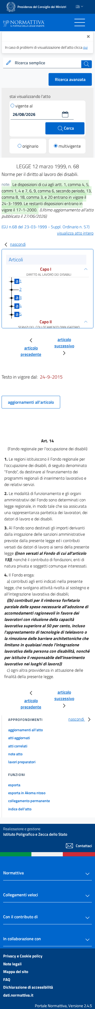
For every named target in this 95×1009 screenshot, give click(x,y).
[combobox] (47, 63)
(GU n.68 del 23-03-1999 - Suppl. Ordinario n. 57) (45, 227)
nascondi (18, 244)
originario (30, 146)
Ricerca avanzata (70, 79)
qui (85, 47)
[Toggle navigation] (80, 22)
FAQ (6, 979)
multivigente (70, 146)
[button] (65, 114)
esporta (14, 785)
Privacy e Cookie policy (22, 956)
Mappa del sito (15, 972)
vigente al (24, 106)
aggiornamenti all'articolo (31, 402)
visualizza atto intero (75, 233)
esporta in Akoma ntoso (26, 793)
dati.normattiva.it (18, 995)
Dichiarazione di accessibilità (28, 987)
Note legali (12, 964)
